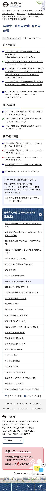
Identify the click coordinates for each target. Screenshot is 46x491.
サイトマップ (9, 403)
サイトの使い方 (37, 408)
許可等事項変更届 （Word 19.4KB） (20, 171)
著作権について (9, 408)
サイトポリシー (22, 403)
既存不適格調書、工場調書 (15, 298)
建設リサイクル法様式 (14, 349)
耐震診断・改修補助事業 (15, 332)
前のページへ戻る (14, 396)
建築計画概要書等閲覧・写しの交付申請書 (22, 389)
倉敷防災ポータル (40, 489)
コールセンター (28, 489)
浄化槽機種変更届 (12, 361)
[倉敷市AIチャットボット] (38, 470)
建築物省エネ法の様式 (14, 384)
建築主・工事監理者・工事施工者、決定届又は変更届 (23, 251)
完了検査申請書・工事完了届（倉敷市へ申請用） (22, 242)
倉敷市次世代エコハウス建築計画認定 (20, 378)
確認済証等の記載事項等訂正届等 (19, 264)
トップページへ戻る (34, 396)
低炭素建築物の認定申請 (15, 372)
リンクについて (23, 408)
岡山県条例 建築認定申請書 (17, 287)
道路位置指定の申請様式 (15, 344)
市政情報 (28, 11)
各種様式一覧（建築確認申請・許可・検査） (24, 16)
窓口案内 (8, 440)
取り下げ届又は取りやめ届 (16, 259)
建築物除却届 (10, 270)
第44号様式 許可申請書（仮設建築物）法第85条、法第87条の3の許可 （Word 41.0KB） (24, 83)
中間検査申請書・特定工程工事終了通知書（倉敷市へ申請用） (23, 233)
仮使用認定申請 (11, 366)
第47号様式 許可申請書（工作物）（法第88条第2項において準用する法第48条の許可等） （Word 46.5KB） (24, 94)
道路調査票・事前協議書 (15, 276)
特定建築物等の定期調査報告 (17, 315)
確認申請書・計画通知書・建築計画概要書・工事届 (23, 225)
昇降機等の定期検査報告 (15, 321)
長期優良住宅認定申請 (14, 338)
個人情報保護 (35, 403)
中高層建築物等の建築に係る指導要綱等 (21, 293)
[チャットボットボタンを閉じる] (43, 465)
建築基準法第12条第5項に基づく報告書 (22, 327)
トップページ (17, 11)
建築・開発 (21, 13)
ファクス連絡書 (11, 355)
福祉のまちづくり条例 (14, 310)
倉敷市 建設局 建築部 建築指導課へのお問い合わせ (24, 199)
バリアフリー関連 (12, 304)
